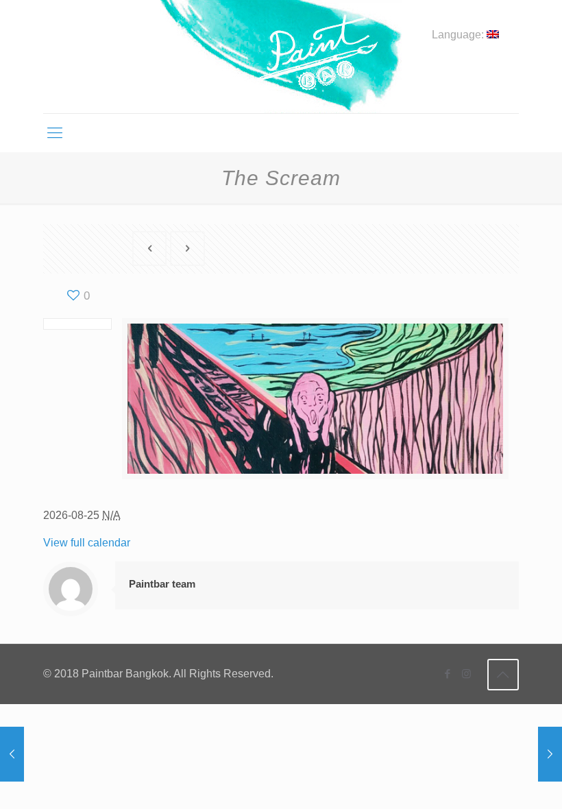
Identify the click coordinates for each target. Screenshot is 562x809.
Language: (459, 34)
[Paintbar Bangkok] (281, 56)
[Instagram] (466, 673)
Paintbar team (162, 584)
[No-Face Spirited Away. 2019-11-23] (12, 754)
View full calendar (86, 542)
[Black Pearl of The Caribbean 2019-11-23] (550, 754)
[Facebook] (448, 673)
